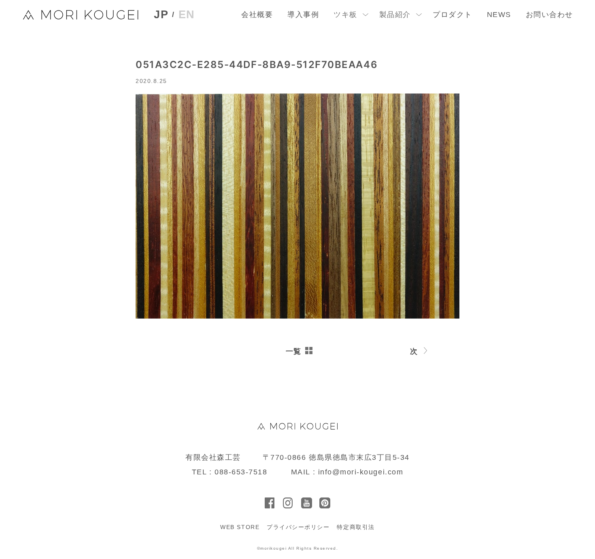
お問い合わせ (549, 15)
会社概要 (257, 15)
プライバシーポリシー (298, 527)
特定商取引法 (355, 527)
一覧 (294, 351)
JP (161, 14)
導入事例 (303, 15)
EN (186, 15)
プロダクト (452, 15)
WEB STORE (239, 527)
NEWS (499, 15)
